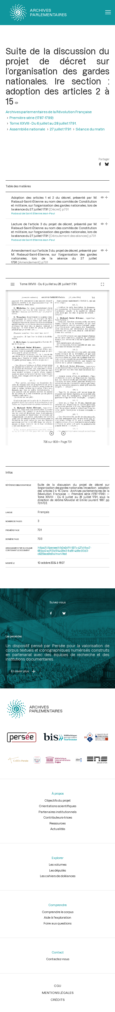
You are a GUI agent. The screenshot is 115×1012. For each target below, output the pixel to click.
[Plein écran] (102, 284)
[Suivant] (63, 433)
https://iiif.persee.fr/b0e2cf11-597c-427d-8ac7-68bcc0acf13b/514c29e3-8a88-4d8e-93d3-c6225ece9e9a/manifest (64, 550)
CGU (57, 985)
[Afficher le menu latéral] (12, 284)
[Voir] (16, 101)
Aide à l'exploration (57, 917)
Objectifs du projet (57, 800)
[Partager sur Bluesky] (107, 164)
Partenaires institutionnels (57, 812)
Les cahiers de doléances (57, 876)
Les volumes (57, 864)
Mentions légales (57, 992)
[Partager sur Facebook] (100, 164)
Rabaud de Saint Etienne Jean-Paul (33, 213)
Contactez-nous (57, 959)
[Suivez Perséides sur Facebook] (51, 613)
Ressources (57, 823)
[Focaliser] (106, 197)
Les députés (57, 870)
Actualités (57, 829)
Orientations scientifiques (57, 806)
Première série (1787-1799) (31, 118)
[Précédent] (52, 433)
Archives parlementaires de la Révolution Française (49, 112)
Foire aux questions (57, 923)
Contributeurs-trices (57, 817)
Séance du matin (90, 129)
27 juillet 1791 (60, 129)
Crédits (57, 999)
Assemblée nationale (27, 129)
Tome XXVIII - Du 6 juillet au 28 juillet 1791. (43, 123)
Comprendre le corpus (57, 912)
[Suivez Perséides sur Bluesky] (64, 613)
